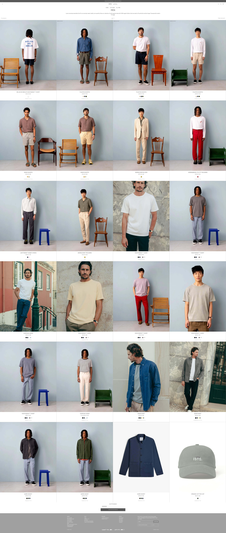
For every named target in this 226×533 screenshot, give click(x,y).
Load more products (113, 509)
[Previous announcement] (2, 1)
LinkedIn (120, 522)
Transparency (70, 526)
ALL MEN (118, 7)
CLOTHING (112, 7)
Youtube (120, 520)
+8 (144, 257)
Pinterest (121, 521)
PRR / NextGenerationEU (72, 524)
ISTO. (71, 529)
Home (107, 7)
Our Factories (70, 522)
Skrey (158, 529)
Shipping (86, 520)
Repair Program (70, 525)
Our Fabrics (69, 521)
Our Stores (69, 520)
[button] (2, 4)
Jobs (68, 523)
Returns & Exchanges (88, 521)
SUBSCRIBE (156, 521)
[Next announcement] (223, 1)
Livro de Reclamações (88, 522)
